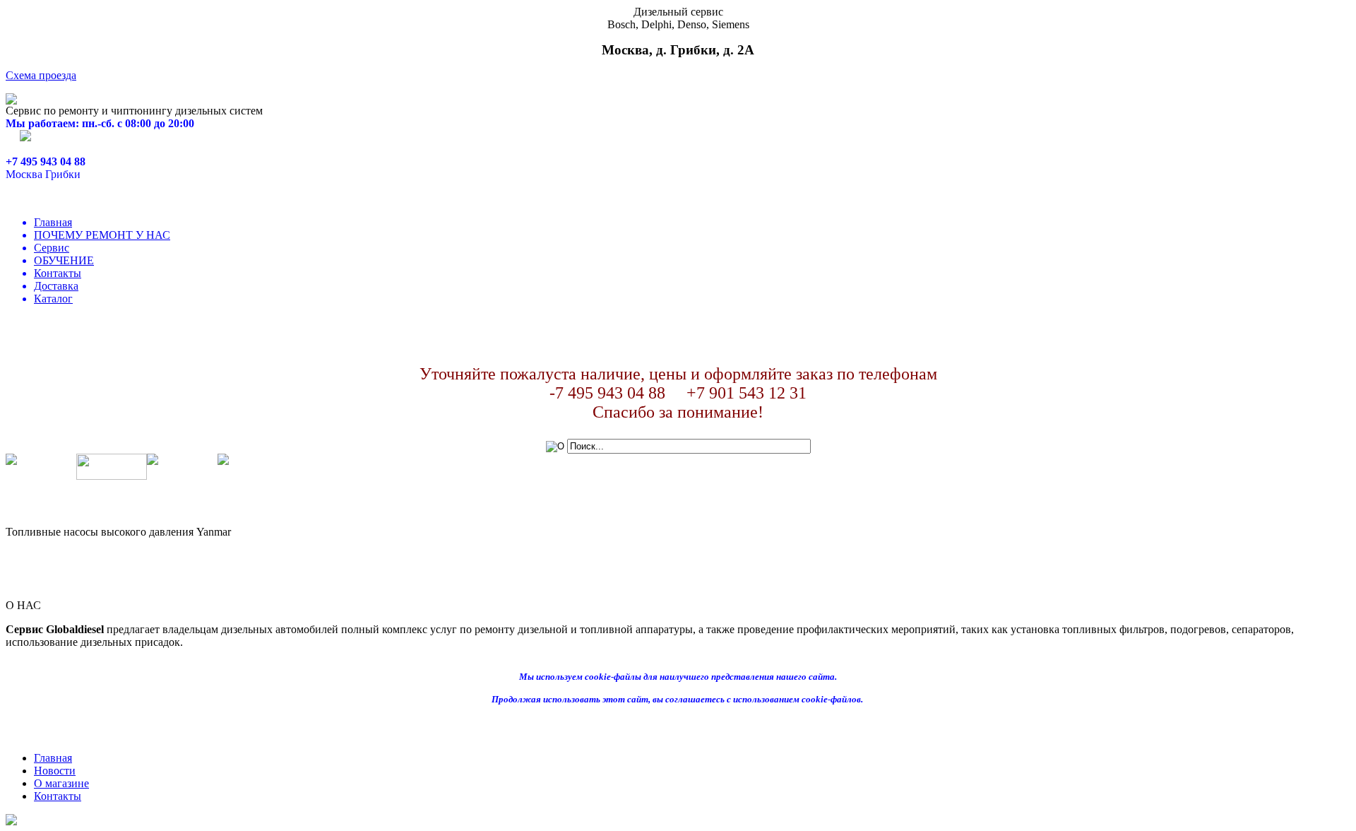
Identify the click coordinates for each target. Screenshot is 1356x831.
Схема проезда (41, 75)
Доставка (56, 286)
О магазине (61, 783)
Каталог (53, 299)
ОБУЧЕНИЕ (64, 260)
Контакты (57, 273)
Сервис (51, 248)
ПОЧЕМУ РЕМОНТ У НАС (102, 235)
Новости (55, 771)
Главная (53, 222)
